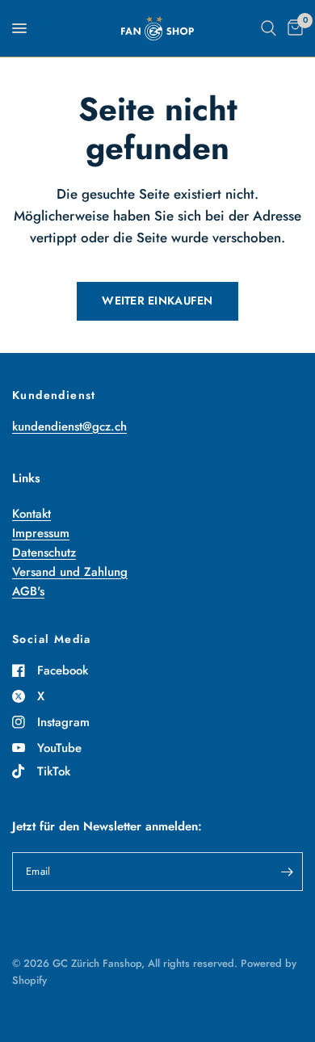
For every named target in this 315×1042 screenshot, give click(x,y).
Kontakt (31, 514)
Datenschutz (44, 552)
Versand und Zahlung (70, 572)
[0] (292, 28)
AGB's (28, 591)
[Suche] (268, 28)
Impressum (40, 533)
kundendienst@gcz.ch (69, 426)
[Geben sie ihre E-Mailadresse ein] (287, 871)
